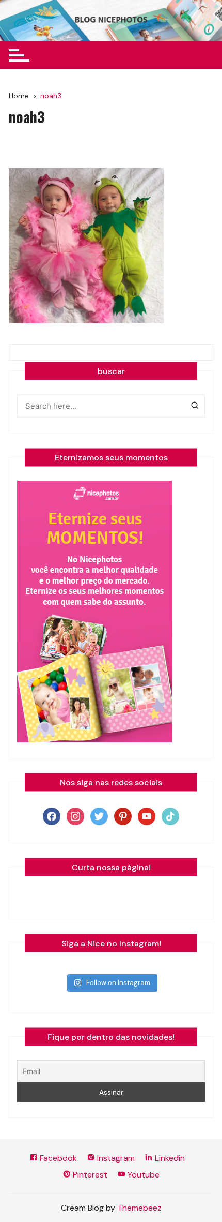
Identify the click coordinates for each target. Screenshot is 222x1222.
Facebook (57, 1158)
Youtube (142, 1174)
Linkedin (169, 1158)
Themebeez (139, 1207)
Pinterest (89, 1174)
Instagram (115, 1158)
